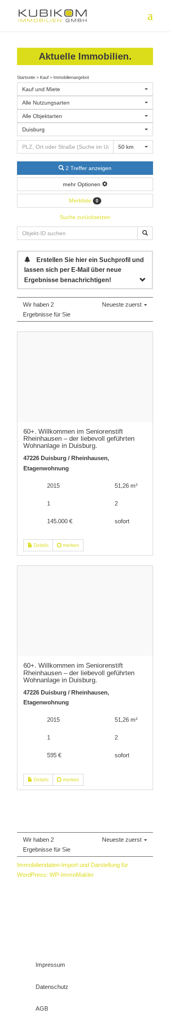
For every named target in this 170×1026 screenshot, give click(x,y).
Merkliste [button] (83, 200)
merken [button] (70, 545)
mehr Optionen (82, 184)
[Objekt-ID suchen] (145, 233)
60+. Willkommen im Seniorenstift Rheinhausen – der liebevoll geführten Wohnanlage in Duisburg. (78, 438)
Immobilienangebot (71, 77)
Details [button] (40, 545)
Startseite (26, 77)
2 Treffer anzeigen (87, 168)
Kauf (44, 77)
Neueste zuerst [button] (122, 304)
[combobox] (85, 89)
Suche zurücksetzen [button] (85, 217)
